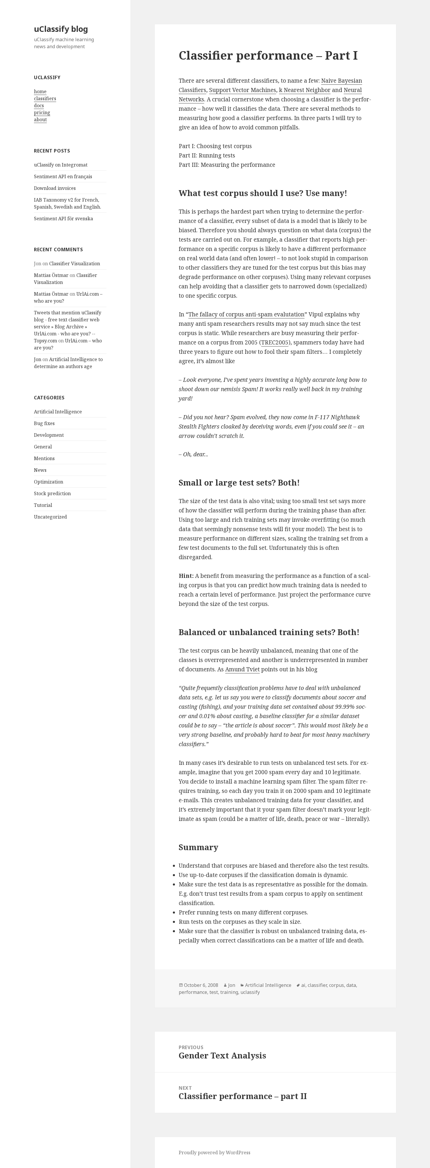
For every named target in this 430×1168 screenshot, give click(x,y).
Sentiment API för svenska (63, 218)
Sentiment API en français (63, 176)
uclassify (250, 992)
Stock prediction (52, 493)
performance (193, 992)
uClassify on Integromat (60, 165)
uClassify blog (61, 28)
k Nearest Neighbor (305, 90)
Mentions (44, 458)
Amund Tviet (242, 669)
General (43, 446)
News (40, 470)
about (40, 119)
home (40, 91)
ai (303, 985)
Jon (37, 359)
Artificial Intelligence (58, 411)
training (229, 992)
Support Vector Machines (242, 90)
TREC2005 (274, 342)
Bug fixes (44, 423)
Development (49, 435)
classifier (317, 985)
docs (39, 105)
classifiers (45, 98)
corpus (336, 985)
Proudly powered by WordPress (214, 1152)
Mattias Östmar (51, 275)
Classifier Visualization (74, 263)
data (351, 985)
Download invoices (55, 188)
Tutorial (43, 505)
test (213, 992)
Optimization (48, 482)
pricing (42, 112)
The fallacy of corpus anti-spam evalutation (246, 314)
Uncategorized (50, 517)
